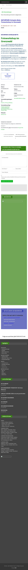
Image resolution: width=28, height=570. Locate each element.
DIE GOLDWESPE (4, 383)
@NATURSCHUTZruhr (19, 336)
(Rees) (11, 433)
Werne (2, 446)
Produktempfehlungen (6, 359)
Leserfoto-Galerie (5, 356)
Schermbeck (7, 432)
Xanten (5, 433)
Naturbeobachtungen (5, 349)
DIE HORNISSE (4, 401)
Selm (14, 444)
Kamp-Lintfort (3, 431)
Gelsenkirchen (10, 423)
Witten (7, 452)
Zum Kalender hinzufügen (8, 76)
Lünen (7, 444)
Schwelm (10, 451)
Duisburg (3, 423)
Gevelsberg (12, 449)
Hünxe (14, 429)
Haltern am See (3, 438)
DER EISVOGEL (4, 410)
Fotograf (2, 106)
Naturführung (9, 109)
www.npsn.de (3, 114)
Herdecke (7, 451)
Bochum (3, 422)
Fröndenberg (11, 443)
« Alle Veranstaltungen (6, 12)
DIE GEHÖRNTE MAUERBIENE (7, 397)
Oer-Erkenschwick (13, 438)
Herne (9, 424)
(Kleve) (8, 433)
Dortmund (11, 422)
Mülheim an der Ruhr (5, 426)
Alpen (2, 429)
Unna (16, 444)
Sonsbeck (12, 432)
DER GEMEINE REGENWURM (7, 406)
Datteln (8, 437)
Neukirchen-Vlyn (13, 431)
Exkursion (3, 102)
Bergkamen (3, 443)
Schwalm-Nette (4, 110)
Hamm (6, 424)
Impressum (4, 373)
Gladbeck (15, 437)
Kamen (15, 443)
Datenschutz (4, 374)
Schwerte (10, 444)
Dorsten (11, 437)
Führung (6, 102)
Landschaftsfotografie (5, 108)
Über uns (3, 370)
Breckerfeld (3, 449)
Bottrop (6, 422)
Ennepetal (7, 449)
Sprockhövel (15, 451)
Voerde (15, 432)
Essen (7, 423)
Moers (8, 431)
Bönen (7, 443)
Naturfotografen (4, 109)
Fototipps (3, 350)
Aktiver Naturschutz (5, 351)
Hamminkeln (10, 429)
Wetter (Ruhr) (3, 452)
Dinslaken (5, 429)
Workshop (10, 102)
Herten (8, 438)
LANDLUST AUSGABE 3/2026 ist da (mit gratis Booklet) (13, 393)
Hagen (3, 424)
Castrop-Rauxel (4, 437)
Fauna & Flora (4, 353)
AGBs (3, 371)
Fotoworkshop (7, 106)
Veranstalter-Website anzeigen (19, 98)
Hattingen (3, 451)
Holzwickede (3, 444)
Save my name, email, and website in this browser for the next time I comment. (13, 178)
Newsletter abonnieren (6, 364)
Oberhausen (12, 426)
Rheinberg (3, 432)
